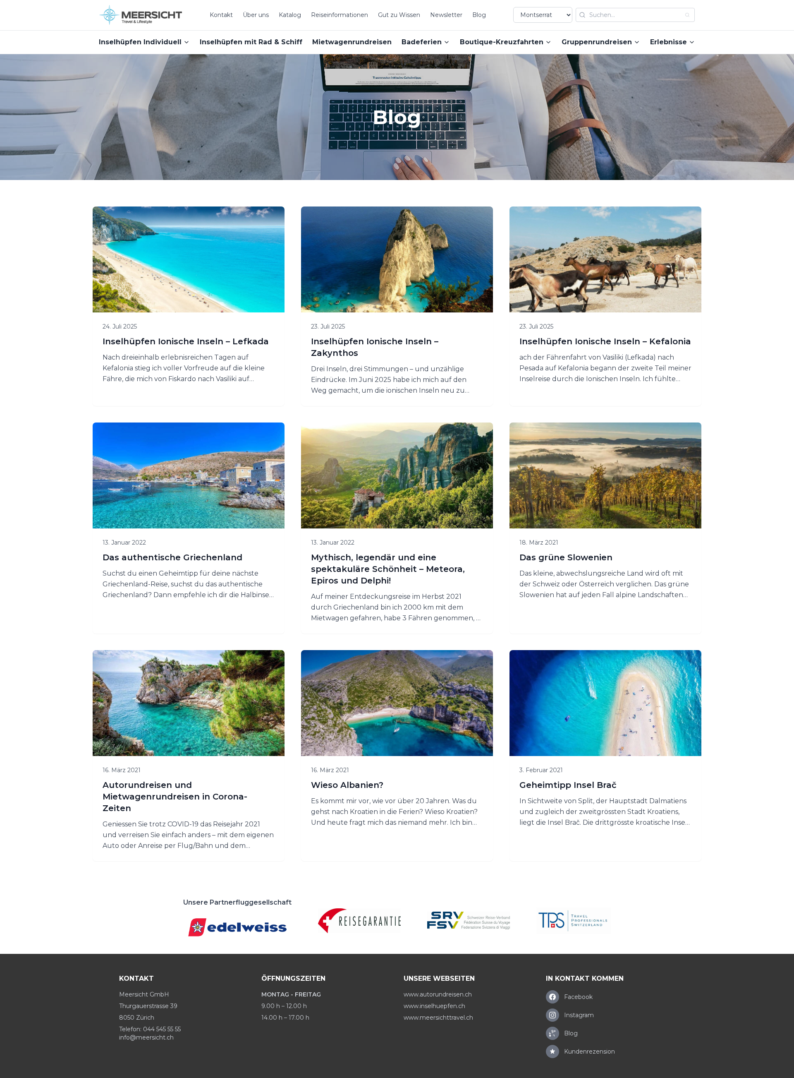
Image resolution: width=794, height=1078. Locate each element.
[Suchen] (687, 15)
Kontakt (221, 15)
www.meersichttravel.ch (438, 1017)
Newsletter (446, 15)
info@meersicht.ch (146, 1037)
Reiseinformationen (339, 15)
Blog (479, 15)
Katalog (290, 15)
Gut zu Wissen (399, 15)
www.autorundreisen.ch (438, 994)
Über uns (256, 15)
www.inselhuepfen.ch (434, 1006)
